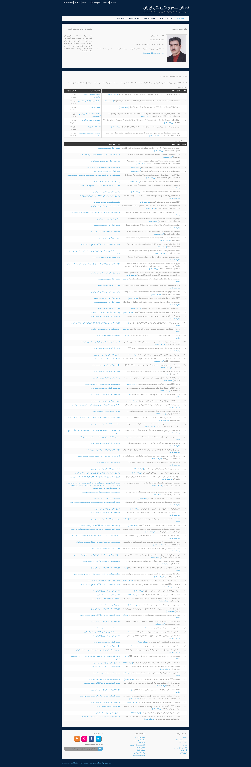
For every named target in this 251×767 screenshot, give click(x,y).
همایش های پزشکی (180, 747)
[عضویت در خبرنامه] (100, 749)
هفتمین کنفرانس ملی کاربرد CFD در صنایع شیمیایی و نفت (100, 185)
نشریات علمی (182, 742)
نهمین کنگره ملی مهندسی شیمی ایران (107, 171)
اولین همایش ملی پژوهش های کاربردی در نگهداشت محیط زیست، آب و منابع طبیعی (94, 431)
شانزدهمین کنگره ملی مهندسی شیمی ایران (105, 468)
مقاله (185, 737)
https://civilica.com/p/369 (153, 53)
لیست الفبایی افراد (166, 18)
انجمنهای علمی (140, 737)
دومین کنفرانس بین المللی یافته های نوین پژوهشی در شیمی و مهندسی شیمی (93, 175)
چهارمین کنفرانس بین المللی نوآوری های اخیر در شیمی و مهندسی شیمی (95, 322)
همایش (184, 745)
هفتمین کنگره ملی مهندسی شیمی (108, 148)
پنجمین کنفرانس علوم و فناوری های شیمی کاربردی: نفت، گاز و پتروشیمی (95, 529)
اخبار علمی (141, 742)
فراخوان (184, 750)
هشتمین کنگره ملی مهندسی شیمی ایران (106, 662)
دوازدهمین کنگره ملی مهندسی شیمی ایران (105, 316)
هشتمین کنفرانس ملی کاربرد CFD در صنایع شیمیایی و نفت (99, 154)
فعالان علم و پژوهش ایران (166, 7)
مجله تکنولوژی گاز (94, 107)
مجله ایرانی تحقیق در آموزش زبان (90, 121)
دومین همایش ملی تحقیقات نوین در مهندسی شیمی (102, 384)
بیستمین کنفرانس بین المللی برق (108, 462)
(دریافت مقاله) (113, 94)
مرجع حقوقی (182, 752)
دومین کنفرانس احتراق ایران (110, 605)
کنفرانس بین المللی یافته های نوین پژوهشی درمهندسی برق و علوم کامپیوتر (94, 212)
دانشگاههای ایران (139, 740)
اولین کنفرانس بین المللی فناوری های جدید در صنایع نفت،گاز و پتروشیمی (95, 476)
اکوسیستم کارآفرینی (137, 745)
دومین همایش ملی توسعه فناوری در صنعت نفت (103, 167)
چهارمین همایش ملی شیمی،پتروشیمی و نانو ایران (103, 679)
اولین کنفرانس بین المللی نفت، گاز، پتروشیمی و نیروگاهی (100, 716)
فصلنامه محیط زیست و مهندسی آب (89, 134)
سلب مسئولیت (86, 2)
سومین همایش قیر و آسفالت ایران (108, 712)
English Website (68, 2)
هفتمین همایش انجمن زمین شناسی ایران (106, 548)
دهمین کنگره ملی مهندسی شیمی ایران (107, 348)
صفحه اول (113, 2)
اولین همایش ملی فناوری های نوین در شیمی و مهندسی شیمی (99, 456)
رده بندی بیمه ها (139, 755)
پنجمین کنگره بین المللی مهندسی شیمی (106, 181)
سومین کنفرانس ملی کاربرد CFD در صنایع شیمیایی (102, 632)
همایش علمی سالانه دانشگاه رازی (108, 594)
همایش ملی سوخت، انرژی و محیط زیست (106, 411)
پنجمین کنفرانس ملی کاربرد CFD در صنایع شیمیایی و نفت (100, 195)
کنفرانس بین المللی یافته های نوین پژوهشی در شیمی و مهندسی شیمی (96, 404)
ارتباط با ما (78, 2)
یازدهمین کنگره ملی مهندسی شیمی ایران (106, 202)
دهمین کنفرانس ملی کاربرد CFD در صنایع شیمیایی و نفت (100, 244)
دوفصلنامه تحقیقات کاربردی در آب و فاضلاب (89, 115)
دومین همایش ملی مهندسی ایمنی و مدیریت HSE (103, 449)
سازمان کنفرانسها (149, 18)
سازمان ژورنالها (134, 18)
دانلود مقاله (121, 18)
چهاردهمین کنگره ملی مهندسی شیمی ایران (105, 231)
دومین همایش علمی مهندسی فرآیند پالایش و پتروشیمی (101, 492)
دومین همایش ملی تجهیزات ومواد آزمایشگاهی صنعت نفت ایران (98, 542)
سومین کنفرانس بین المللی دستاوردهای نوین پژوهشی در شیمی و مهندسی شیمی (94, 252)
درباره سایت (105, 2)
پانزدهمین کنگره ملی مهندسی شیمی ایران (105, 161)
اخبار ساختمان (140, 747)
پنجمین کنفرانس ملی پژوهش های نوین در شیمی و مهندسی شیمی (97, 472)
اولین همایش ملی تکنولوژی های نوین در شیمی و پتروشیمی (100, 341)
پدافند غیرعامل (139, 752)
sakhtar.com (66, 763)
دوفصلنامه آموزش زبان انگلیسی (89, 101)
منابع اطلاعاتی (96, 2)
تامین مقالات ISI (181, 740)
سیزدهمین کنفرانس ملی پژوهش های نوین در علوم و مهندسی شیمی (97, 554)
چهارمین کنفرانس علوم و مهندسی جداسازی (105, 329)
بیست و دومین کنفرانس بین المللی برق (106, 377)
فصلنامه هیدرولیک (93, 126)
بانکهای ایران (140, 750)
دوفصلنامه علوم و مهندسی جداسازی (91, 96)
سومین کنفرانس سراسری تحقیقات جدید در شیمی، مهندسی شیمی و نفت (95, 502)
